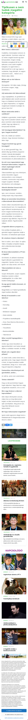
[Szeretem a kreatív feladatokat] (14, 655)
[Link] (9, 2)
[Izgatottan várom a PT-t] (14, 554)
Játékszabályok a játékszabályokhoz (10, 624)
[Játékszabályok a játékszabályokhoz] (14, 603)
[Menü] (23, 2)
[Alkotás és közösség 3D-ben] (14, 481)
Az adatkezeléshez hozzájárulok (14, 710)
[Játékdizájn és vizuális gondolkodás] (14, 514)
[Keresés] (26, 2)
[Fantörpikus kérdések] (14, 579)
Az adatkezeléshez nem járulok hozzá (14, 714)
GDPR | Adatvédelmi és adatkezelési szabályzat (14, 717)
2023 (3, 427)
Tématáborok (6, 462)
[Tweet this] (10, 425)
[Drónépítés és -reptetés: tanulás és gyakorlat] (14, 445)
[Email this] (3, 425)
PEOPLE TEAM (7, 44)
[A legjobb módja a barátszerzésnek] (14, 629)
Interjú (16, 15)
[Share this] (7, 425)
